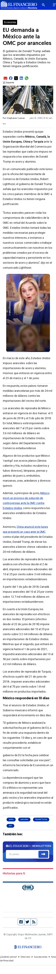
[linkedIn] (21, 78)
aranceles (24, 819)
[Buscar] (45, 4)
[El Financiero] (19, 5)
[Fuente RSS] (34, 922)
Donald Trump (41, 819)
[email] (5, 78)
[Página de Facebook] (21, 922)
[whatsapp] (26, 78)
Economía (10, 22)
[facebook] (11, 78)
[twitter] (16, 78)
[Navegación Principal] (54, 4)
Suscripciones (40, 957)
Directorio (25, 957)
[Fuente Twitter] (27, 922)
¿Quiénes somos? (8, 957)
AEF (10, 826)
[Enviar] (43, 854)
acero (11, 819)
